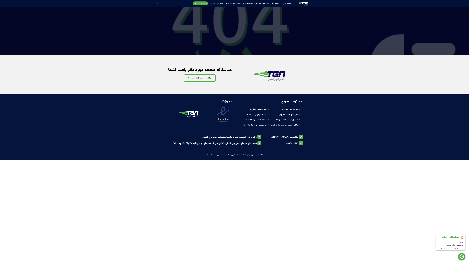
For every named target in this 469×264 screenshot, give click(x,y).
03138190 (285, 137)
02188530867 (292, 143)
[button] (157, 3)
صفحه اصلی (287, 3)
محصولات (277, 3)
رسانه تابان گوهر (263, 3)
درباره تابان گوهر (218, 3)
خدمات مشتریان (248, 3)
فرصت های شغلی (234, 3)
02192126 (275, 137)
